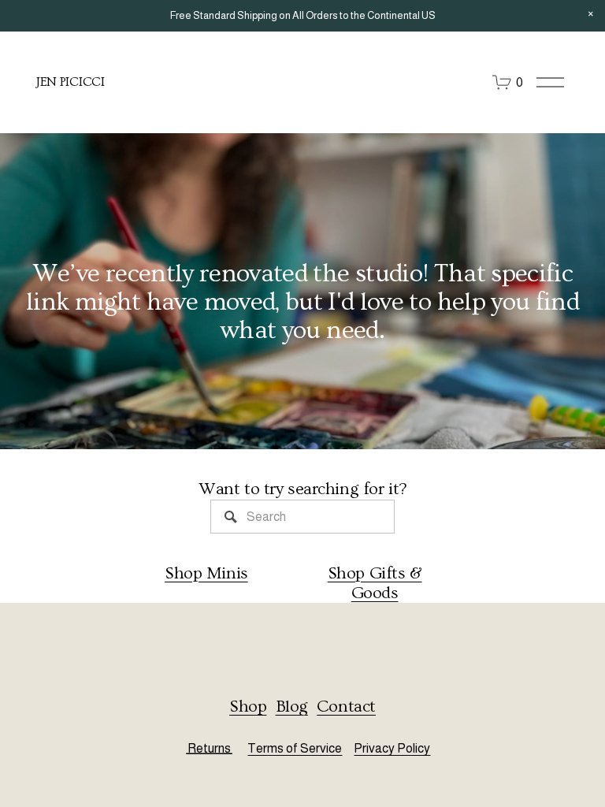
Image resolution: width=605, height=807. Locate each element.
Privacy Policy (392, 748)
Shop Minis (206, 573)
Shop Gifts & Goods (375, 583)
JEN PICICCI (70, 82)
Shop (247, 706)
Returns (209, 748)
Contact (346, 706)
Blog (292, 706)
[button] (591, 14)
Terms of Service (294, 748)
